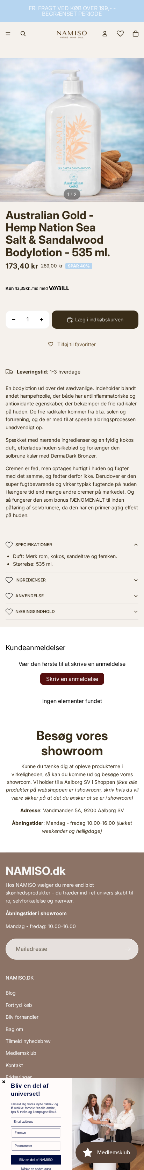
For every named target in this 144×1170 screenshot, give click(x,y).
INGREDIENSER (30, 580)
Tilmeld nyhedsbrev (28, 1041)
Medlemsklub (21, 1053)
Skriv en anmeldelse (72, 678)
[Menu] (8, 34)
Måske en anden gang (36, 1168)
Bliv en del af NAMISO (36, 1160)
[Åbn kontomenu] (105, 33)
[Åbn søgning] (23, 33)
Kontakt (14, 1065)
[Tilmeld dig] (128, 949)
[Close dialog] (3, 1081)
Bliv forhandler (22, 1017)
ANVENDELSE (29, 595)
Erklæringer (19, 1077)
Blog (11, 993)
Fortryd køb (19, 1005)
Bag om (14, 1029)
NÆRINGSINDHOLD (35, 611)
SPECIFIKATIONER (33, 544)
